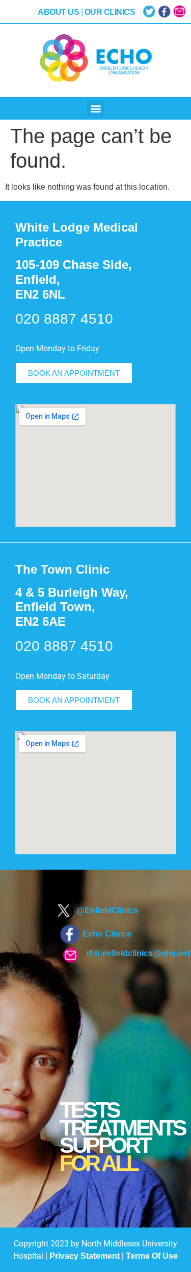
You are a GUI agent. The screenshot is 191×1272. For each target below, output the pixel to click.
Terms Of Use (152, 1256)
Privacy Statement (84, 1256)
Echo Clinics (107, 933)
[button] (95, 108)
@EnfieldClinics (107, 910)
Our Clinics (110, 12)
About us (58, 12)
